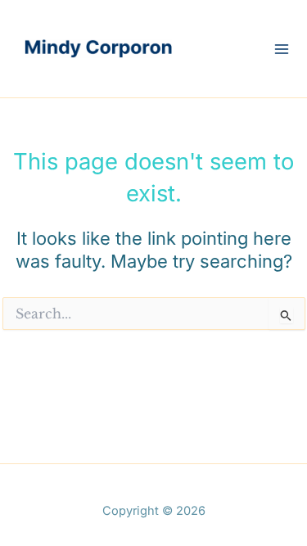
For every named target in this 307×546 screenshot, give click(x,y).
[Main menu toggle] (281, 49)
